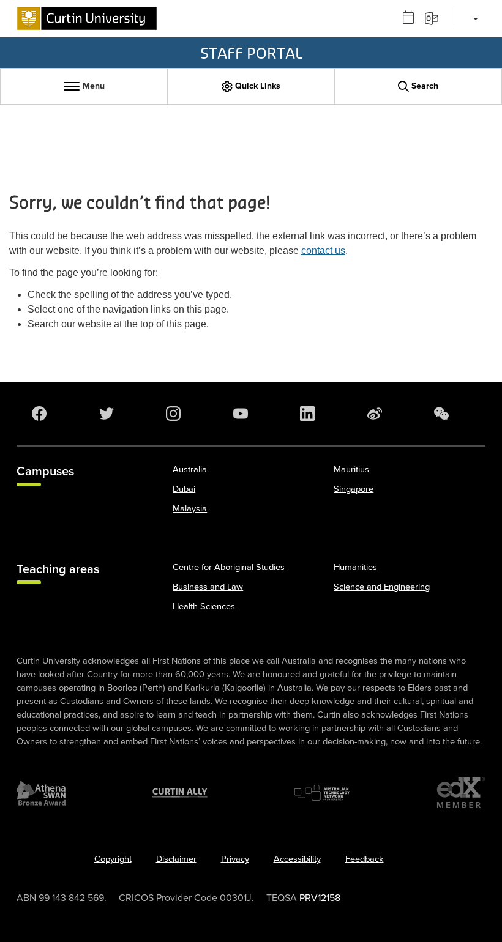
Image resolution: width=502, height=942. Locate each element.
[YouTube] (243, 413)
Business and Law (208, 587)
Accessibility (297, 859)
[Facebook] (41, 413)
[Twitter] (109, 413)
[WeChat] (444, 413)
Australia (190, 469)
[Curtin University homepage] (87, 18)
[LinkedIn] (310, 413)
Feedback (364, 859)
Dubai (184, 489)
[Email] (435, 18)
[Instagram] (175, 413)
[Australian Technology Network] (322, 792)
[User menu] (473, 18)
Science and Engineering (382, 587)
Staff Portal (251, 52)
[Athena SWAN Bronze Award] (41, 792)
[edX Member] (460, 792)
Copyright (113, 859)
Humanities (355, 567)
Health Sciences (204, 606)
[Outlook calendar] (412, 18)
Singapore (353, 489)
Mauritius (351, 469)
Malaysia (190, 508)
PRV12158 (319, 898)
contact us (323, 250)
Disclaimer (176, 859)
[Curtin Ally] (180, 792)
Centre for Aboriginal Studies (229, 567)
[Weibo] (377, 413)
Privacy (235, 859)
